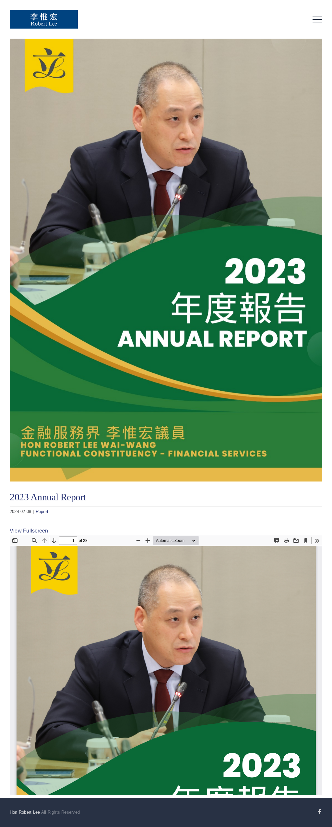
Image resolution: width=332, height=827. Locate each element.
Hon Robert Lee (25, 812)
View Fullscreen (29, 530)
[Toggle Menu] (317, 19)
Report (42, 511)
